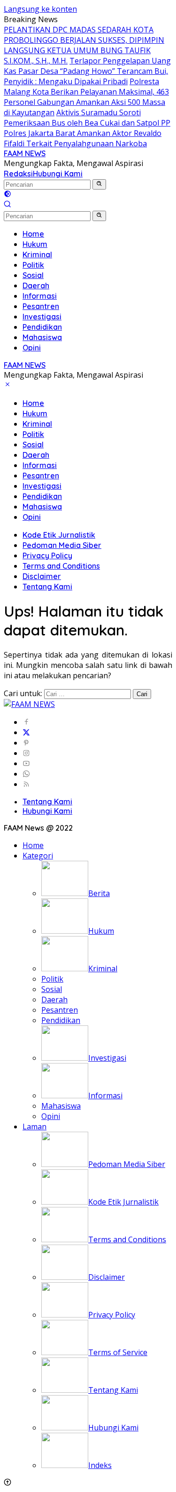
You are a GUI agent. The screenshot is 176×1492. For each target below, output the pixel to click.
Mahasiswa (42, 506)
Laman (34, 1126)
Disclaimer (42, 576)
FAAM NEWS (25, 153)
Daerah (36, 455)
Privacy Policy (47, 555)
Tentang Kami (47, 586)
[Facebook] (26, 722)
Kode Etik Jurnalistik (59, 535)
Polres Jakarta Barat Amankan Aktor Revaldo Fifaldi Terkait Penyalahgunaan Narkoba (82, 138)
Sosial (33, 444)
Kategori (38, 855)
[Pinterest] (26, 743)
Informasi (40, 465)
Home (33, 403)
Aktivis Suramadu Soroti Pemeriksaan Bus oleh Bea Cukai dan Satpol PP (87, 117)
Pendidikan (42, 496)
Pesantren (41, 475)
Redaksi (18, 173)
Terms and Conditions (61, 566)
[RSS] (26, 784)
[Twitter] (26, 732)
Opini (32, 517)
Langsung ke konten (40, 9)
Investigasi (42, 486)
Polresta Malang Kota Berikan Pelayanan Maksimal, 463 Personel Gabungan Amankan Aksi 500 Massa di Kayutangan (86, 97)
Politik (33, 434)
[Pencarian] (7, 205)
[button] (99, 184)
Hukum (35, 413)
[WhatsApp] (26, 774)
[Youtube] (26, 763)
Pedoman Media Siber (62, 545)
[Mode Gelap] (7, 195)
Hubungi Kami (58, 173)
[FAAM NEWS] (29, 704)
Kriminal (37, 424)
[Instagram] (26, 753)
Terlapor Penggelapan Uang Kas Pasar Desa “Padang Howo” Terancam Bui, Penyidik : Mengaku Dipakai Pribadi (87, 71)
